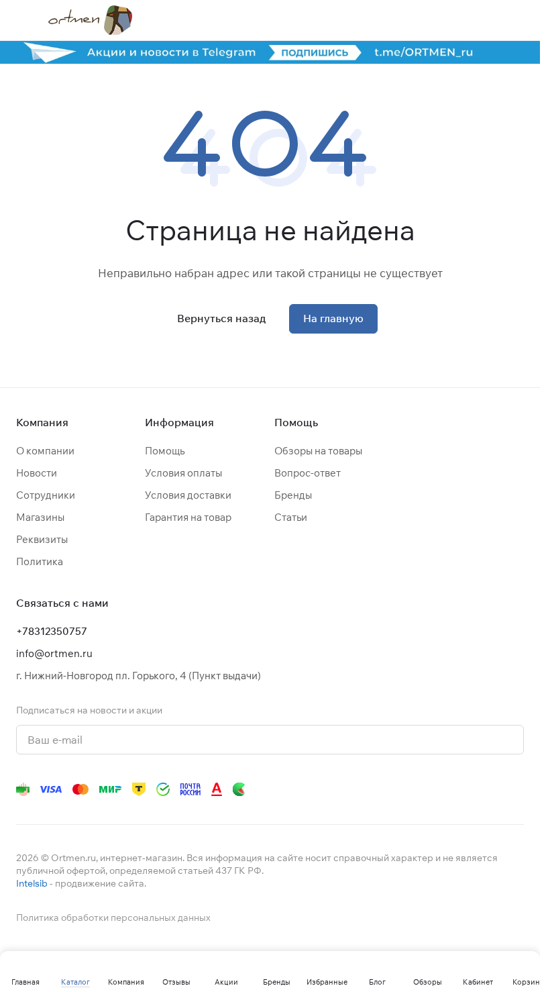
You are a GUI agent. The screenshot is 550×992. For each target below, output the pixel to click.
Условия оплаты (183, 472)
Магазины (40, 517)
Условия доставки (188, 495)
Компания (42, 422)
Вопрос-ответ (307, 472)
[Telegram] (355, 789)
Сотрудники (45, 495)
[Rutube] (462, 789)
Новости (36, 472)
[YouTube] (382, 789)
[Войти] (447, 20)
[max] (516, 789)
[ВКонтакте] (328, 789)
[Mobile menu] (21, 20)
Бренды (293, 495)
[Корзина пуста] (517, 20)
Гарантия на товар (188, 517)
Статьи (290, 517)
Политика (39, 561)
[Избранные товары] (482, 20)
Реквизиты (42, 539)
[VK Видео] (489, 789)
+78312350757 (51, 631)
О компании (45, 450)
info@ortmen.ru (54, 653)
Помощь (164, 450)
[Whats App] (408, 789)
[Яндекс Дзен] (435, 789)
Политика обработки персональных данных (113, 917)
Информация (179, 422)
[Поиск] (412, 20)
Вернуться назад (221, 318)
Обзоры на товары (318, 450)
